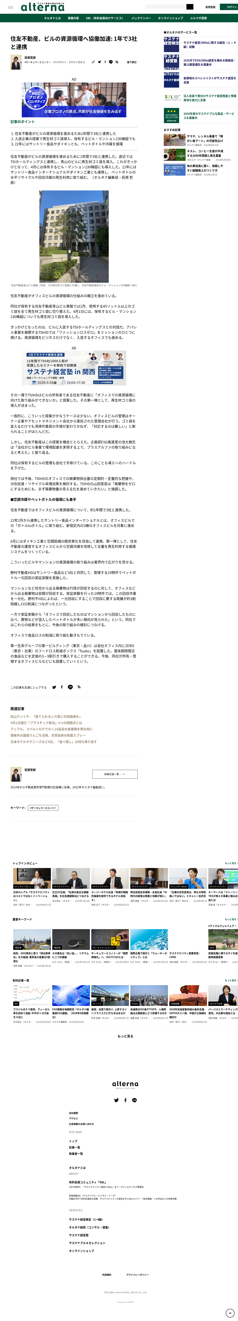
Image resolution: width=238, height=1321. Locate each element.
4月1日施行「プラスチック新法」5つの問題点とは (46, 723)
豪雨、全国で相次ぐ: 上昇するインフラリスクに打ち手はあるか (109, 1011)
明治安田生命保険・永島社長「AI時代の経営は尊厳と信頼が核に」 (148, 894)
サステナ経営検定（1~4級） (86, 1219)
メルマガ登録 (198, 18)
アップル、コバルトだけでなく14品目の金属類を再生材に (51, 729)
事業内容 (73, 18)
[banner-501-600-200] (74, 99)
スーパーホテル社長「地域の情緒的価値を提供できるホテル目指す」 (109, 896)
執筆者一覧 (76, 1153)
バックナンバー (141, 18)
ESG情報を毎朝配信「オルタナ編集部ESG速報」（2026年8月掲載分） (70, 1013)
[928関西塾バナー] (74, 367)
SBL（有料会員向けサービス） (105, 18)
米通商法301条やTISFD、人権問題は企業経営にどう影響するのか (148, 1011)
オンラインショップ (170, 18)
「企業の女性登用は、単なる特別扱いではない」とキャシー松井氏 (187, 894)
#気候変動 (175, 1003)
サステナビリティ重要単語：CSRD (185, 955)
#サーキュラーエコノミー (38, 62)
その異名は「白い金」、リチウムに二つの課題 (70, 955)
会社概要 (73, 1113)
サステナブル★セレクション (87, 1243)
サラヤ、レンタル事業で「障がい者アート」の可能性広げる (205, 140)
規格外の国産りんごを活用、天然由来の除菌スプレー (48, 735)
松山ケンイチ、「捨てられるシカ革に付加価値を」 (46, 716)
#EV (16, 1003)
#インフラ (97, 1003)
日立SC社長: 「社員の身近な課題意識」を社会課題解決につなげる (70, 894)
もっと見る (125, 1036)
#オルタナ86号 (216, 1003)
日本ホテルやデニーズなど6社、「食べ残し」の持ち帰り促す (53, 742)
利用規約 (106, 1274)
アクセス (73, 1118)
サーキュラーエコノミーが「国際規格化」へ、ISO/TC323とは (109, 955)
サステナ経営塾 (79, 1235)
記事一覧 (74, 1147)
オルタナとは (52, 18)
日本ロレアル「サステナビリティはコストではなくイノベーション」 (31, 896)
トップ (73, 1141)
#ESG (212, 947)
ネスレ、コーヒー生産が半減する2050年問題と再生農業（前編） (205, 155)
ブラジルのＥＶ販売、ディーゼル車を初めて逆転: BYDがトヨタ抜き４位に (31, 1013)
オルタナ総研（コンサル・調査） (90, 1227)
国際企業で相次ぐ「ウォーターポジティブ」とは (148, 955)
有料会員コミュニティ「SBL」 (88, 1182)
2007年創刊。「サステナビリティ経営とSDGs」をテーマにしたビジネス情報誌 (106, 1186)
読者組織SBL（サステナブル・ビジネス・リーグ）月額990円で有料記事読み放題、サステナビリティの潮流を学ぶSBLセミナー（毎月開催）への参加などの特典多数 (123, 1197)
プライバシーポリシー (137, 1274)
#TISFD (135, 1003)
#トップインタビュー (24, 886)
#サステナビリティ (62, 886)
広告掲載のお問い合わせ (81, 1123)
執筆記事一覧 (112, 774)
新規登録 (210, 7)
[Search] (189, 7)
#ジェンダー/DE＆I (179, 886)
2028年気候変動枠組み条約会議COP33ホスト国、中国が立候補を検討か (187, 1013)
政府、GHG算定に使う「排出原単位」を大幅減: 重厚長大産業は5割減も (31, 957)
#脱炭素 (18, 947)
